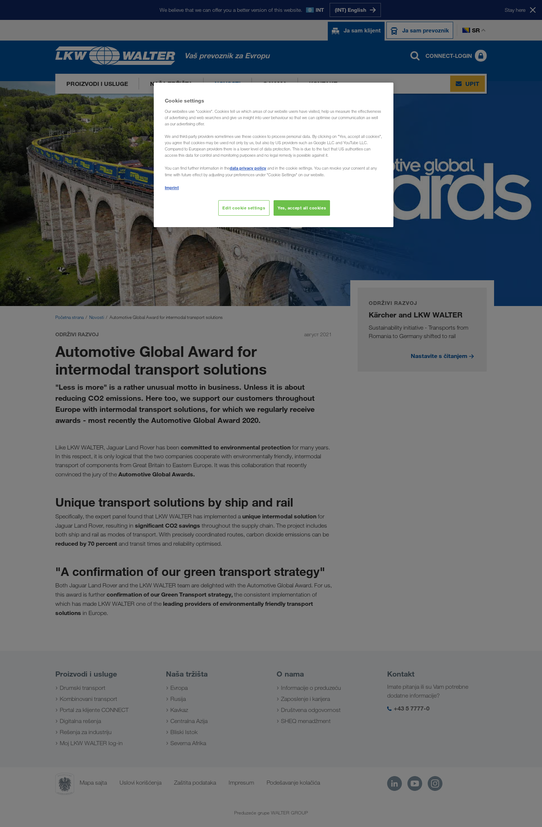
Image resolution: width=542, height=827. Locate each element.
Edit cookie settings (243, 208)
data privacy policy (248, 168)
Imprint (172, 187)
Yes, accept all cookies (302, 208)
